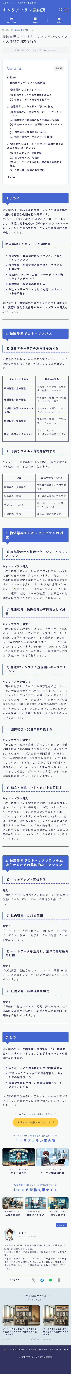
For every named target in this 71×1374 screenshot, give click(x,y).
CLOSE (59, 68)
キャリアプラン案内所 (23, 10)
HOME (5, 1349)
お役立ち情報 (22, 30)
